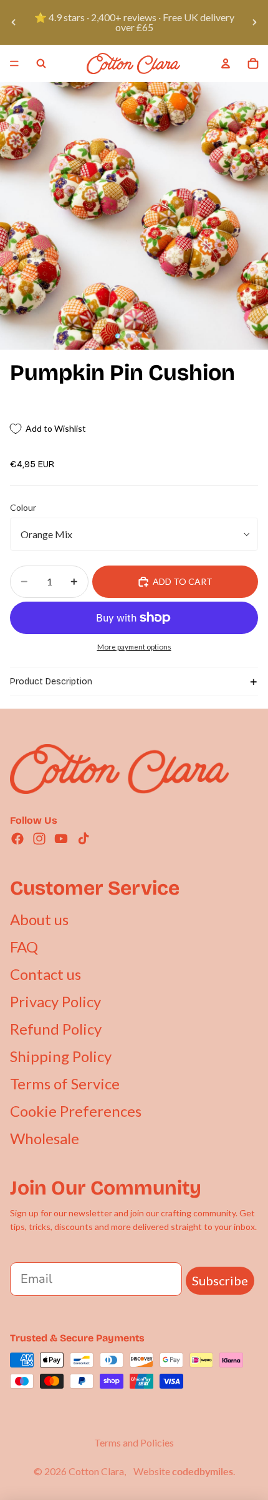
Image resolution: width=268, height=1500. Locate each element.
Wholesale (44, 1138)
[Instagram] (39, 838)
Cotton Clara (96, 1471)
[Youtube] (61, 838)
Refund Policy (56, 1029)
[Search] (41, 63)
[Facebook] (17, 838)
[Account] (225, 63)
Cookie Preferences (75, 1111)
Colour (23, 507)
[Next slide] (254, 22)
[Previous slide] (13, 22)
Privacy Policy (55, 1001)
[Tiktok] (83, 838)
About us (39, 919)
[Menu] (14, 63)
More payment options (134, 646)
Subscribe (220, 1280)
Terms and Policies (134, 1442)
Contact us (45, 974)
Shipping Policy (61, 1056)
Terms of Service (65, 1083)
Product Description (51, 681)
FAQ (24, 947)
